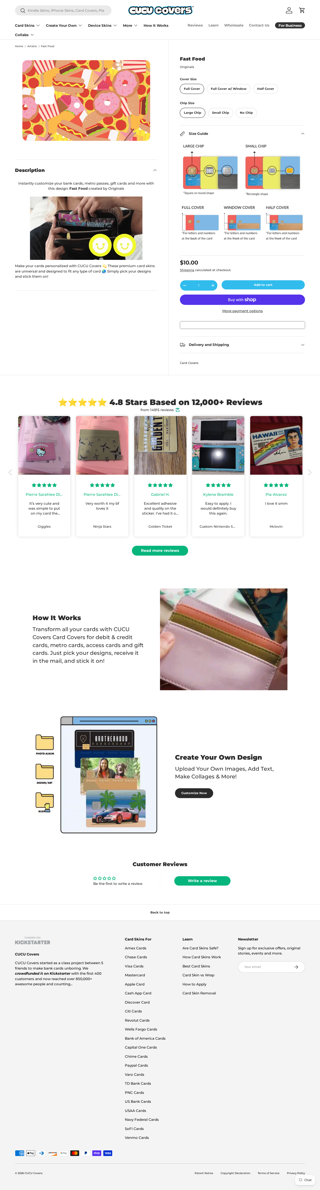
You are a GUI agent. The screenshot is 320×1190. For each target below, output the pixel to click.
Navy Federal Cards (142, 1119)
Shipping (187, 270)
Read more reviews (160, 550)
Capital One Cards (141, 1047)
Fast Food (47, 46)
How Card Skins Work (201, 957)
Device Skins (100, 25)
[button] (11, 472)
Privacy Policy (296, 1173)
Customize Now (194, 793)
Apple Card (135, 984)
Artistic (32, 46)
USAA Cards (135, 1110)
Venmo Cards (137, 1137)
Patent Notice (204, 1173)
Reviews (195, 25)
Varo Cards (134, 1074)
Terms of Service (268, 1173)
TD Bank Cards (138, 1083)
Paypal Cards (136, 1065)
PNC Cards (134, 1092)
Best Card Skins (196, 966)
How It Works (156, 25)
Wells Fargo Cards (141, 1029)
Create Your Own (61, 25)
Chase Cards (136, 957)
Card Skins (24, 25)
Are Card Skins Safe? (200, 948)
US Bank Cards (138, 1101)
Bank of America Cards (145, 1038)
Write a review (202, 881)
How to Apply (194, 984)
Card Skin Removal (199, 993)
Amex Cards (135, 948)
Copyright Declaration (235, 1173)
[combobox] (63, 10)
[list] (86, 100)
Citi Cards (133, 1011)
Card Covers (189, 363)
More (127, 25)
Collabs (22, 35)
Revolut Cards (137, 1020)
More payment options (242, 311)
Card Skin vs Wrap (198, 975)
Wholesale (233, 25)
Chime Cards (136, 1056)
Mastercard (135, 975)
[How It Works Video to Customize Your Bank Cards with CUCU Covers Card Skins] (86, 228)
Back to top (160, 912)
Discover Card (137, 1002)
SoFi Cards (134, 1128)
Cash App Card (138, 993)
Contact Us (259, 25)
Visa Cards (134, 966)
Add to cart (263, 285)
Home (19, 46)
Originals (187, 67)
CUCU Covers (33, 1173)
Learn (213, 25)
